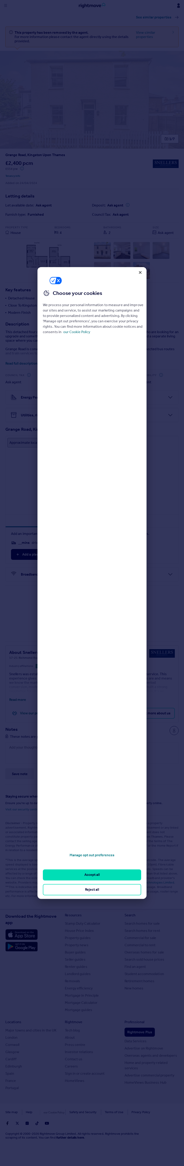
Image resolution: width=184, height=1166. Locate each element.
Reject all (92, 889)
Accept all (92, 875)
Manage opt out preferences (92, 855)
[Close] (140, 272)
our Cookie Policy (76, 332)
